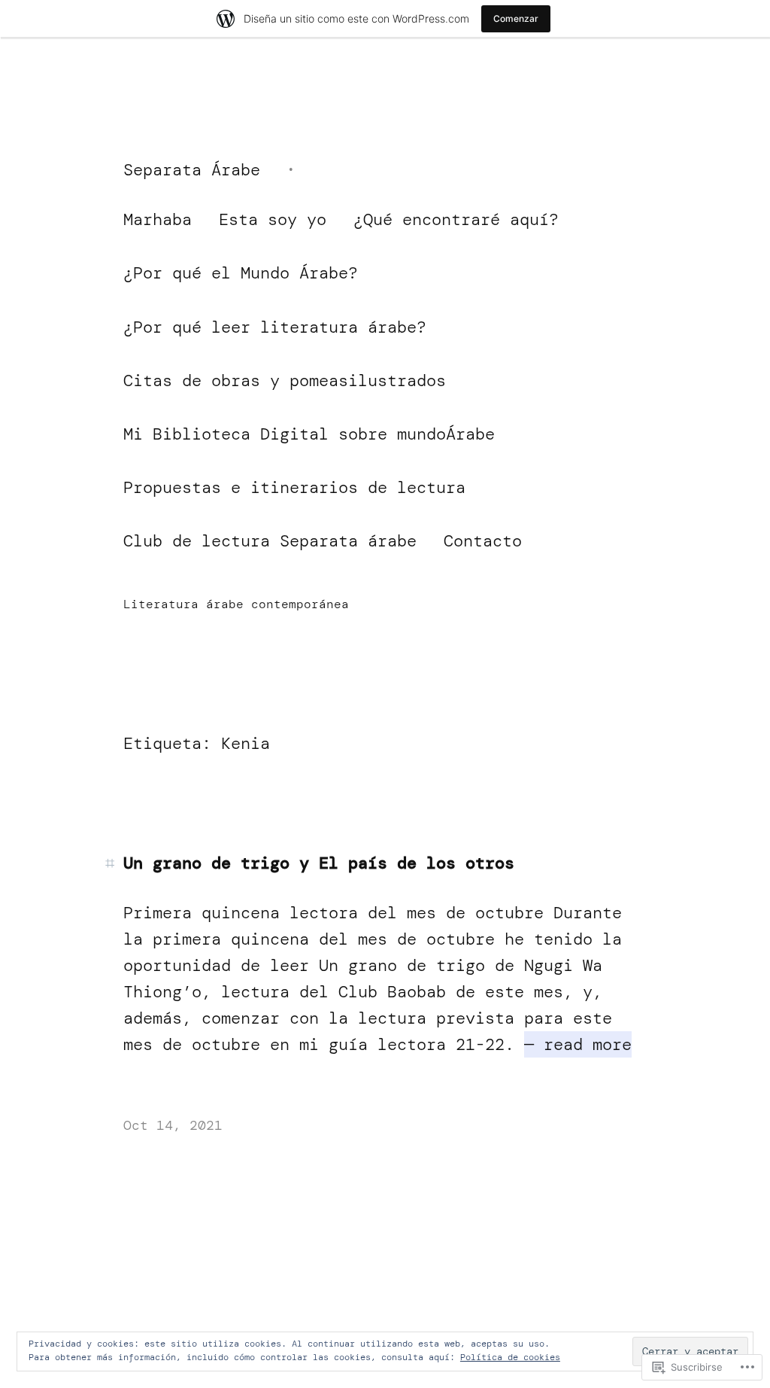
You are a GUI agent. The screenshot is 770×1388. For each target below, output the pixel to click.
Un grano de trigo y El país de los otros (318, 863)
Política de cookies (510, 1357)
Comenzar (515, 18)
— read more (578, 1044)
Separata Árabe (191, 170)
